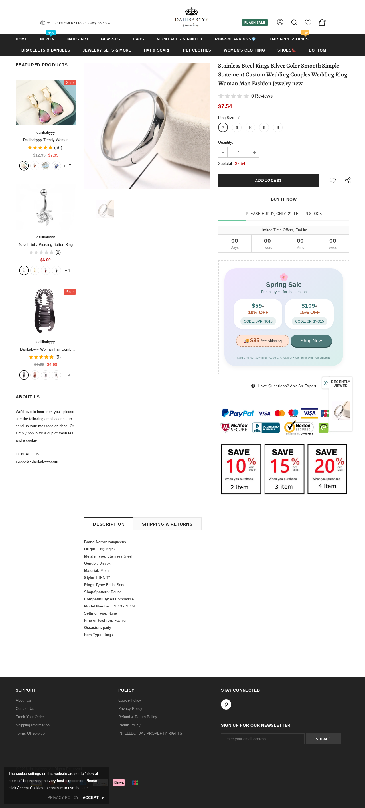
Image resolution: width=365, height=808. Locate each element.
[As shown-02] (56, 375)
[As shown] (45, 375)
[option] (147, 126)
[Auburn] (35, 375)
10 (250, 127)
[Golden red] (35, 165)
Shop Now (311, 340)
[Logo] (192, 16)
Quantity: (225, 142)
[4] (56, 270)
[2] (35, 270)
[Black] (24, 375)
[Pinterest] (226, 704)
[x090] (24, 165)
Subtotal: (225, 163)
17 (67, 166)
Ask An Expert (303, 386)
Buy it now (284, 199)
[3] (45, 270)
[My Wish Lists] (308, 25)
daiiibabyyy (45, 132)
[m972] (45, 165)
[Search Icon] (294, 22)
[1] (24, 270)
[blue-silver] (56, 165)
